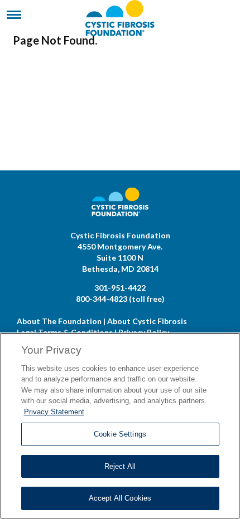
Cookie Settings (120, 434)
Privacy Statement (54, 412)
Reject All (120, 466)
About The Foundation (59, 321)
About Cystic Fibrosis (147, 321)
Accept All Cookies (120, 498)
